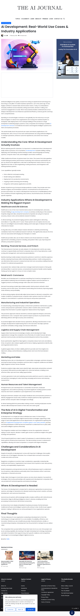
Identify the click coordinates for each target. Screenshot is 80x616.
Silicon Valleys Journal (67, 586)
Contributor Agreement (47, 592)
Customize (10, 609)
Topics (17, 19)
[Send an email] (7, 35)
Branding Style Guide (6, 588)
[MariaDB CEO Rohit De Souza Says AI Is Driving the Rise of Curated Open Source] (27, 555)
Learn (32, 19)
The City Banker (65, 590)
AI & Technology (6, 23)
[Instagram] (78, 608)
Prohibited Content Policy (48, 599)
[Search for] (64, 18)
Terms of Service (45, 602)
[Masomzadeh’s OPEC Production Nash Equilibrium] (9, 555)
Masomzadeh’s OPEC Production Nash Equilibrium (7, 563)
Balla (5, 35)
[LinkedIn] (74, 608)
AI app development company (20, 212)
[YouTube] (76, 608)
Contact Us (58, 19)
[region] (20, 604)
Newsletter (24, 588)
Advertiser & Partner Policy (48, 586)
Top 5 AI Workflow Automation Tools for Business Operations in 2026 (43, 564)
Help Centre (4, 593)
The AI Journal (65, 588)
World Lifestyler (65, 595)
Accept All (30, 609)
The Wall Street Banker (67, 593)
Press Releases (25, 593)
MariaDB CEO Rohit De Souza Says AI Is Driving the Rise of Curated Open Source (27, 564)
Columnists (25, 19)
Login (51, 19)
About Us (3, 586)
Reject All (20, 609)
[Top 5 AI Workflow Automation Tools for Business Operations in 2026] (45, 555)
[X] (72, 608)
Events (23, 586)
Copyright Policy (45, 595)
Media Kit (38, 19)
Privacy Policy (44, 597)
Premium (45, 19)
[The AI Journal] (39, 8)
